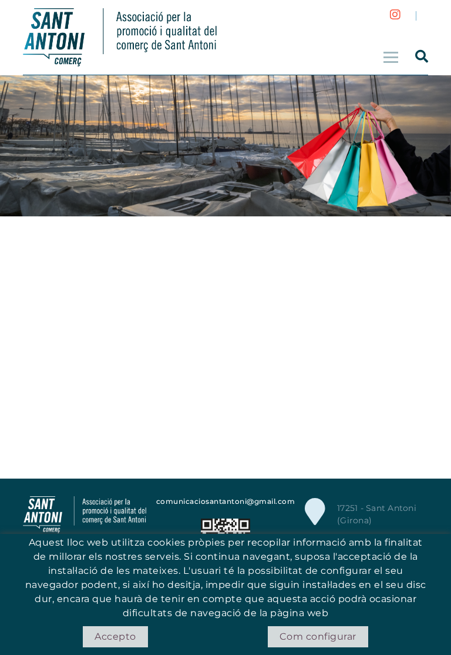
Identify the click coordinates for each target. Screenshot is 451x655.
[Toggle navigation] (389, 55)
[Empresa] (120, 37)
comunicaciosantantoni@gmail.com (225, 501)
